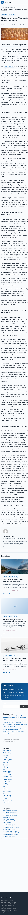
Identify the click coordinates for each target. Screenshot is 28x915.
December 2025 (7, 754)
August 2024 (6, 781)
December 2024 (7, 774)
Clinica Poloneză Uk (8, 819)
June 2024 (6, 785)
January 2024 (6, 793)
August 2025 (6, 761)
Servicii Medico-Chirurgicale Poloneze (13, 833)
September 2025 (7, 759)
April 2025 (5, 767)
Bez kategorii (6, 817)
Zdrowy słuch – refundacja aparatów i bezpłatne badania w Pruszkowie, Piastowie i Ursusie (15, 717)
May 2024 (5, 786)
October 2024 (6, 778)
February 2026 (7, 750)
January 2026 (6, 752)
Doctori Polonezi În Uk (9, 826)
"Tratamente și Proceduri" (10, 815)
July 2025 (5, 762)
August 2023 (6, 802)
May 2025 (5, 766)
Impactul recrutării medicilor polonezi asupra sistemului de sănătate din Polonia (14, 660)
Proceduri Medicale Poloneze (11, 827)
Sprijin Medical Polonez (9, 836)
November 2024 (7, 776)
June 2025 (5, 764)
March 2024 (6, 790)
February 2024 (7, 791)
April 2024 (5, 788)
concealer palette (9, 66)
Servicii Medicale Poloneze (10, 831)
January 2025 (6, 773)
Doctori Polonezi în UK (9, 824)
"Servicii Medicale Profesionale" (11, 814)
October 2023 (6, 798)
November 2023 (7, 797)
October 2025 (6, 757)
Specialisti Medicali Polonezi (10, 834)
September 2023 (7, 800)
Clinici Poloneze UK (8, 822)
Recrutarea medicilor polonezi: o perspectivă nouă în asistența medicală (14, 620)
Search (5, 703)
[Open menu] (25, 2)
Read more (5, 593)
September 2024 (7, 779)
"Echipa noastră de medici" (10, 810)
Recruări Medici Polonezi (8, 14)
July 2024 (5, 783)
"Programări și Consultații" (10, 812)
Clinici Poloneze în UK (9, 821)
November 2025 (7, 755)
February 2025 (7, 771)
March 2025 (6, 769)
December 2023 (7, 795)
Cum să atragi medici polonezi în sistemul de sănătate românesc (13, 581)
